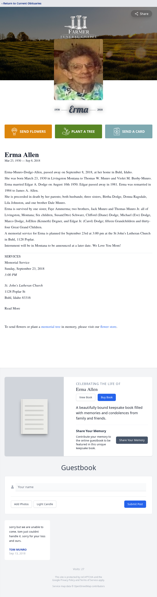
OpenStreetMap (82, 586)
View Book (85, 397)
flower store (108, 326)
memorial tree (51, 326)
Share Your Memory (132, 440)
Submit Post (135, 504)
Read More (12, 308)
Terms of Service (89, 580)
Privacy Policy (68, 580)
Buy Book (107, 397)
